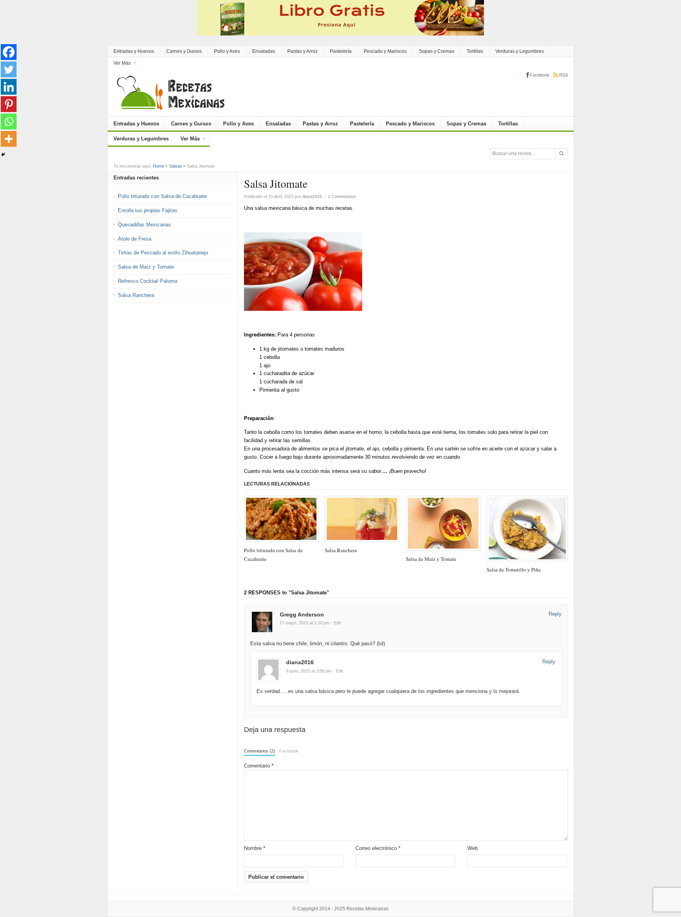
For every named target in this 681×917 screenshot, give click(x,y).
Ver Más (122, 63)
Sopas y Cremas (436, 51)
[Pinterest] (9, 104)
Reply (555, 614)
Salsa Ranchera (136, 295)
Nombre (254, 848)
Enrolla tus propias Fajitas (147, 210)
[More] (9, 139)
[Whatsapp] (9, 121)
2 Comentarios (342, 196)
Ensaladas (263, 51)
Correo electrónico (377, 848)
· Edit (336, 622)
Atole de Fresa (134, 239)
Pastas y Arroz (302, 51)
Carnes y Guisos (184, 51)
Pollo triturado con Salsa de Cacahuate (162, 196)
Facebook (289, 751)
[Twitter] (9, 69)
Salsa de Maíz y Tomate (146, 267)
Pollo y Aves (227, 51)
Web (472, 848)
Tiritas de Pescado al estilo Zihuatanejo (163, 253)
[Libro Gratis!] (340, 17)
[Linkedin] (9, 87)
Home (158, 166)
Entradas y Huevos (134, 51)
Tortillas (475, 51)
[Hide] (3, 154)
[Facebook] (9, 52)
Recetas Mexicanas (367, 908)
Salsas (175, 166)
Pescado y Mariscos (385, 51)
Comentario (259, 766)
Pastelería (341, 51)
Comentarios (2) (259, 751)
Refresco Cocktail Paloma (147, 281)
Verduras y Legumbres (519, 51)
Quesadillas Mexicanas (144, 225)
